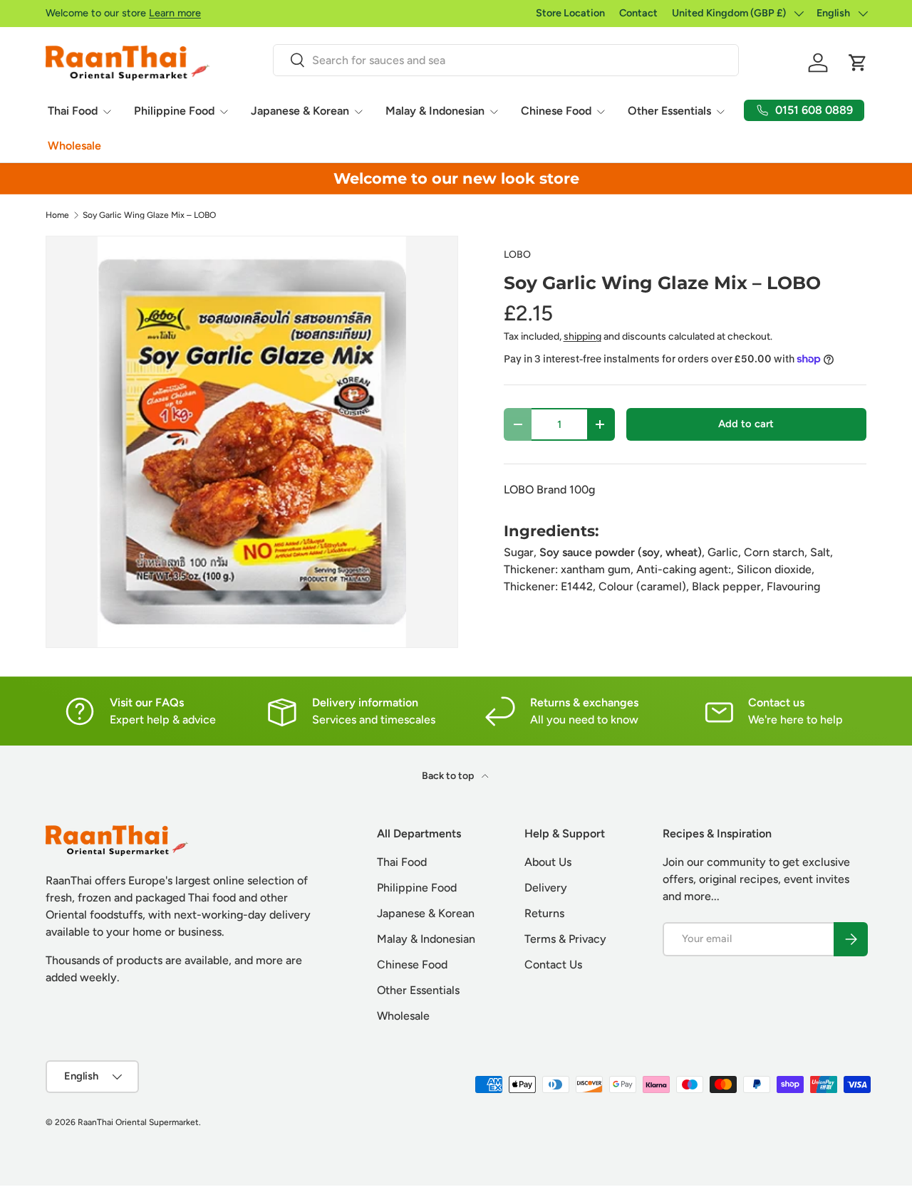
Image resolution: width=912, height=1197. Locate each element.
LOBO (517, 255)
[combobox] (505, 60)
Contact (638, 12)
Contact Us (553, 964)
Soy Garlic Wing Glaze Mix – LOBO (149, 215)
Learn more (175, 12)
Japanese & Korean (300, 110)
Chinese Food (556, 110)
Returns (544, 913)
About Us (547, 862)
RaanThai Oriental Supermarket (138, 1122)
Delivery (545, 887)
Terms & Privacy (565, 939)
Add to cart (746, 423)
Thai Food (73, 110)
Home (57, 215)
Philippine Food (174, 110)
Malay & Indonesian (434, 110)
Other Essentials (669, 110)
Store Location (570, 12)
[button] (858, 62)
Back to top (449, 776)
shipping (582, 336)
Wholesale (74, 145)
